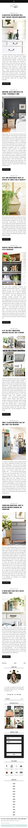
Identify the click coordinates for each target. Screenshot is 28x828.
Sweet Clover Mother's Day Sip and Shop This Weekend (13, 423)
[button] (14, 819)
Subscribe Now (14, 825)
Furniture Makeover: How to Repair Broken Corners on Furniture (12, 507)
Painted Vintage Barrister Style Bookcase (12, 248)
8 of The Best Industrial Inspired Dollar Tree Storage (13, 331)
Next (25, 663)
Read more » (6, 83)
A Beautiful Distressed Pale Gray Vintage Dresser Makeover (14, 16)
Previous (4, 663)
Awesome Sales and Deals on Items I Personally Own (12, 93)
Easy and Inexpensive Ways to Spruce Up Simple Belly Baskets (13, 179)
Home (15, 663)
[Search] (22, 698)
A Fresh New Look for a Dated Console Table (13, 592)
